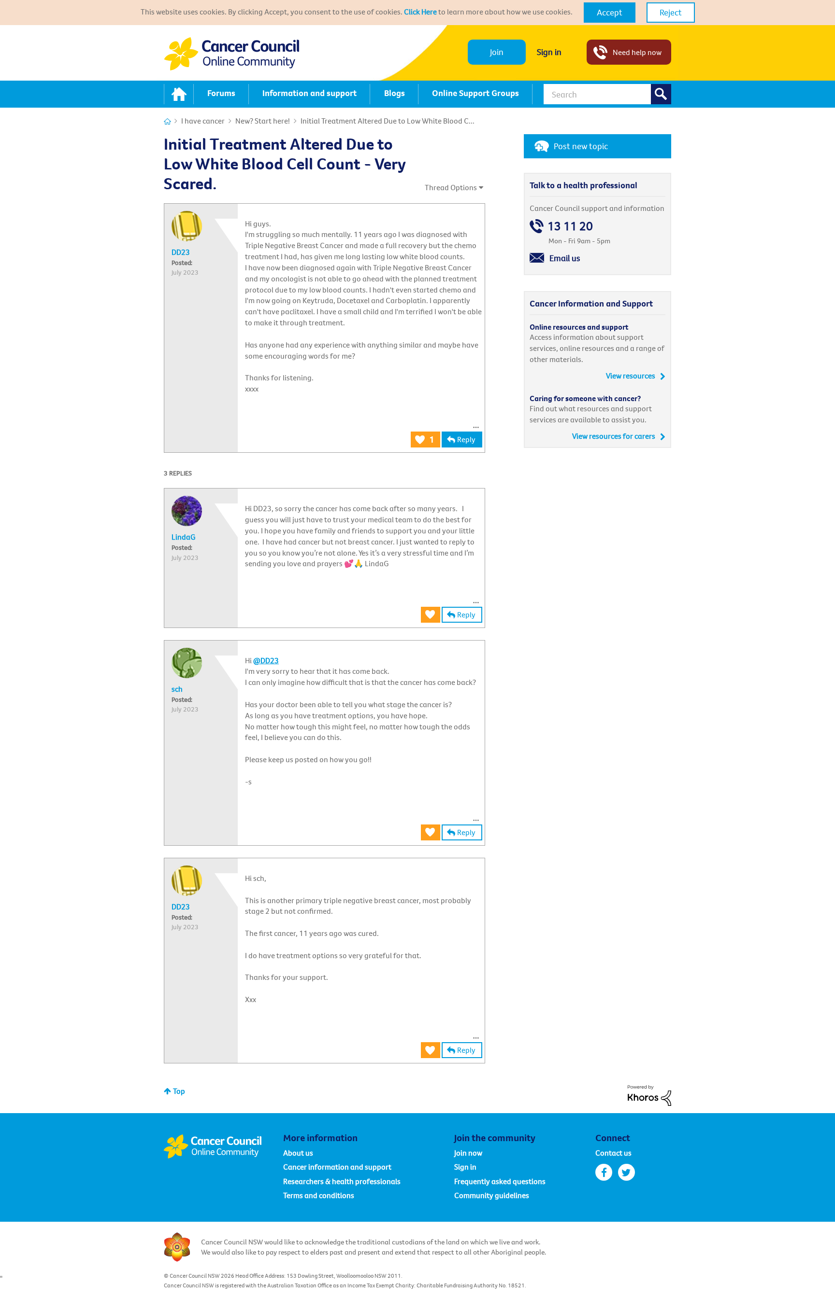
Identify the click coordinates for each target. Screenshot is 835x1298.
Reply (466, 439)
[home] (179, 94)
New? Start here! (262, 121)
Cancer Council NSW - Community (231, 53)
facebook (603, 1172)
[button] (609, 12)
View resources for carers (613, 436)
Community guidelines (491, 1195)
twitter (626, 1172)
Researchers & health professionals (342, 1181)
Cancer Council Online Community (223, 1146)
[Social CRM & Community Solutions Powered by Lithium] (649, 1094)
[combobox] (607, 94)
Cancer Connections (167, 121)
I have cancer (203, 121)
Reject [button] (671, 12)
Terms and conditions (318, 1195)
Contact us (613, 1153)
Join (497, 51)
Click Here (420, 11)
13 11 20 (570, 226)
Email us (564, 258)
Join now (468, 1153)
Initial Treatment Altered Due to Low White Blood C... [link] (388, 121)
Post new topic (581, 146)
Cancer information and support (337, 1167)
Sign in (549, 51)
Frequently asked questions (500, 1181)
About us (298, 1153)
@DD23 (266, 660)
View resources (630, 375)
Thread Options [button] (451, 187)
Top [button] (179, 1091)
